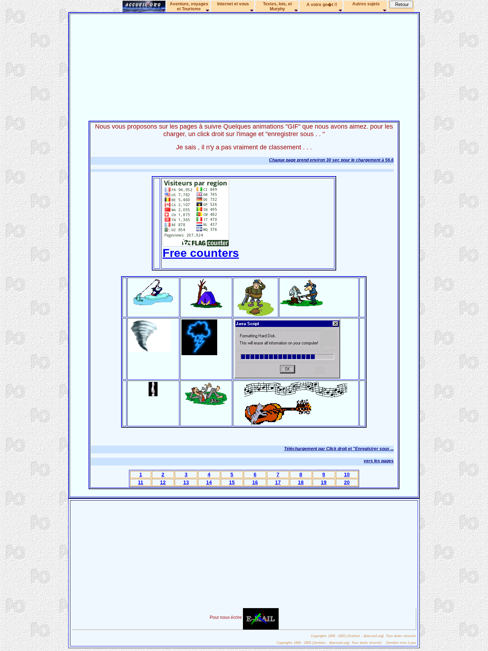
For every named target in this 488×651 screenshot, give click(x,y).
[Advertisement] (244, 65)
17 (278, 482)
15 (232, 482)
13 (186, 482)
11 (140, 482)
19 (324, 482)
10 (347, 474)
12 (163, 482)
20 (347, 482)
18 (301, 482)
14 (209, 482)
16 (255, 482)
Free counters (201, 253)
